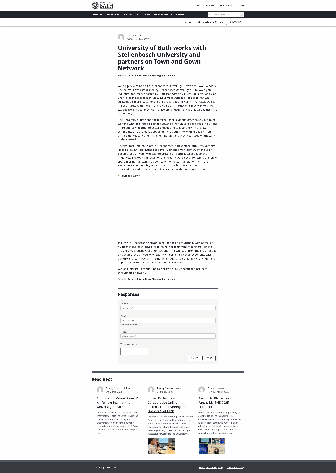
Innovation (130, 14)
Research (112, 14)
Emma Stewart (216, 388)
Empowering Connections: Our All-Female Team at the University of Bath (119, 402)
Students (210, 5)
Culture (132, 75)
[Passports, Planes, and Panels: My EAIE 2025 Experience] (212, 446)
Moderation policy (235, 467)
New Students (226, 5)
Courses (97, 14)
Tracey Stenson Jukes (118, 388)
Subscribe (235, 22)
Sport (146, 14)
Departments (163, 14)
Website (124, 331)
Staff (198, 5)
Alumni (241, 5)
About (180, 14)
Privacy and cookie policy (211, 467)
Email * (124, 316)
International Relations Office (202, 22)
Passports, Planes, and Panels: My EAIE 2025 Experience (214, 402)
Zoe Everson (134, 35)
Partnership (168, 75)
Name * (124, 303)
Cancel (195, 358)
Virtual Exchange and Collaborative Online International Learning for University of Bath (167, 404)
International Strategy (149, 75)
